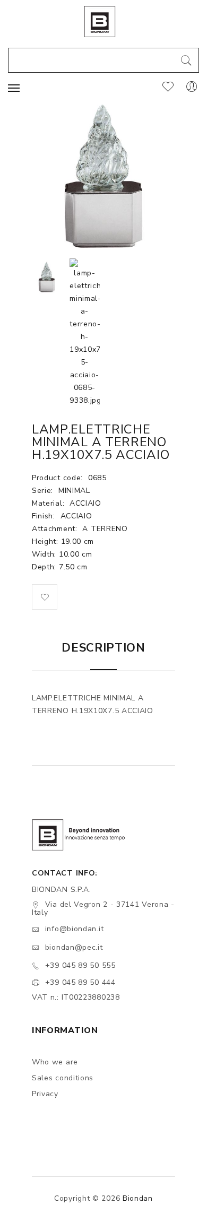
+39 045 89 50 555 (80, 965)
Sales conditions (62, 1078)
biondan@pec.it (74, 947)
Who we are (55, 1062)
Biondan (138, 1198)
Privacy (45, 1094)
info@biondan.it (74, 929)
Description (103, 648)
